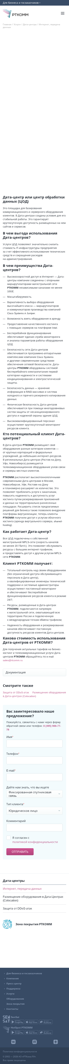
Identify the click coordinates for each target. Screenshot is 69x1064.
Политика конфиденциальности (20, 1051)
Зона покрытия (15, 1003)
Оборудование (15, 998)
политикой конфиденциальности (35, 842)
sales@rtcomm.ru (13, 660)
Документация (16, 672)
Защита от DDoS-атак (17, 932)
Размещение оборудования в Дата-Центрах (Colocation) (33, 922)
